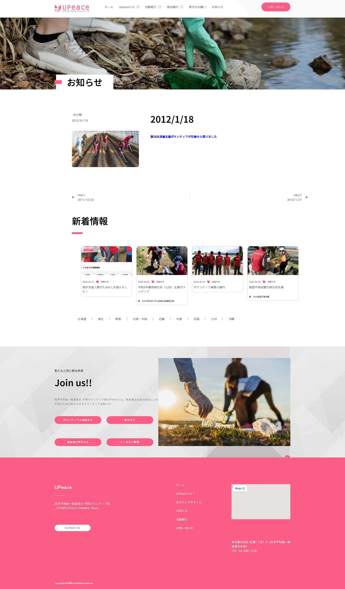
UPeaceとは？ (185, 493)
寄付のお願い (197, 7)
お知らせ (217, 7)
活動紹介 (151, 7)
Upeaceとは (127, 7)
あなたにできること (189, 502)
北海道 (82, 319)
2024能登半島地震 (261, 296)
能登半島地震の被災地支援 (266, 287)
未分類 (77, 115)
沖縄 (231, 319)
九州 (214, 319)
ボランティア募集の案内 (209, 287)
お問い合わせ (184, 528)
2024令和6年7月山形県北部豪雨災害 (158, 301)
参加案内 (172, 7)
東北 (101, 319)
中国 (179, 319)
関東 (118, 319)
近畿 (162, 319)
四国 (196, 319)
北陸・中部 (140, 319)
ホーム (109, 7)
